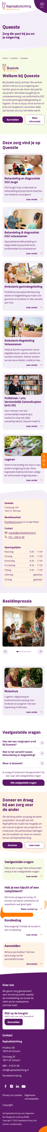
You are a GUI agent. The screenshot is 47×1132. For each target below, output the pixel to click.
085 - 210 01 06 (11, 1065)
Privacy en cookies (12, 1095)
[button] (42, 5)
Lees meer (34, 845)
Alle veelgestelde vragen (23, 783)
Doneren (12, 845)
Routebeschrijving (13, 522)
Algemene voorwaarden (32, 1096)
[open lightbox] (23, 626)
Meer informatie (34, 119)
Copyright (8, 1105)
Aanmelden (13, 120)
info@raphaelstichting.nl (16, 1070)
